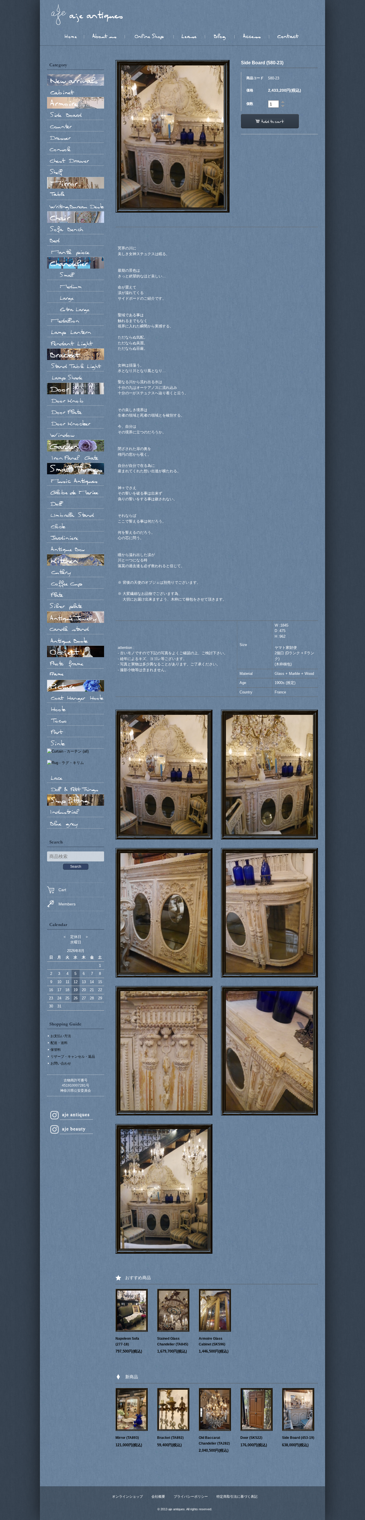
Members (67, 904)
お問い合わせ (60, 1063)
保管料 (55, 1050)
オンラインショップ (127, 1496)
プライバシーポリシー (191, 1496)
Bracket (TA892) (170, 1438)
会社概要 (158, 1496)
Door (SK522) (251, 1438)
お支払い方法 (60, 1036)
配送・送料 (59, 1043)
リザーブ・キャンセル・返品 (72, 1057)
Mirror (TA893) (127, 1438)
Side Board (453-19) (298, 1438)
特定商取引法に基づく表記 (236, 1496)
